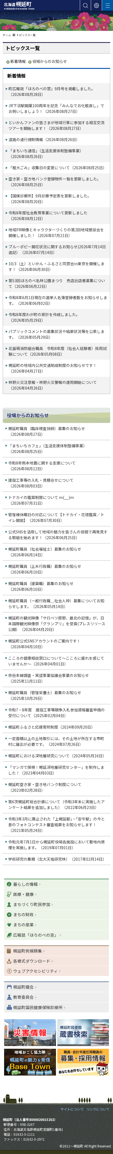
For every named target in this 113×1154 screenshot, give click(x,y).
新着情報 (18, 61)
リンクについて (97, 1109)
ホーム (7, 35)
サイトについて (72, 1109)
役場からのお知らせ (49, 61)
